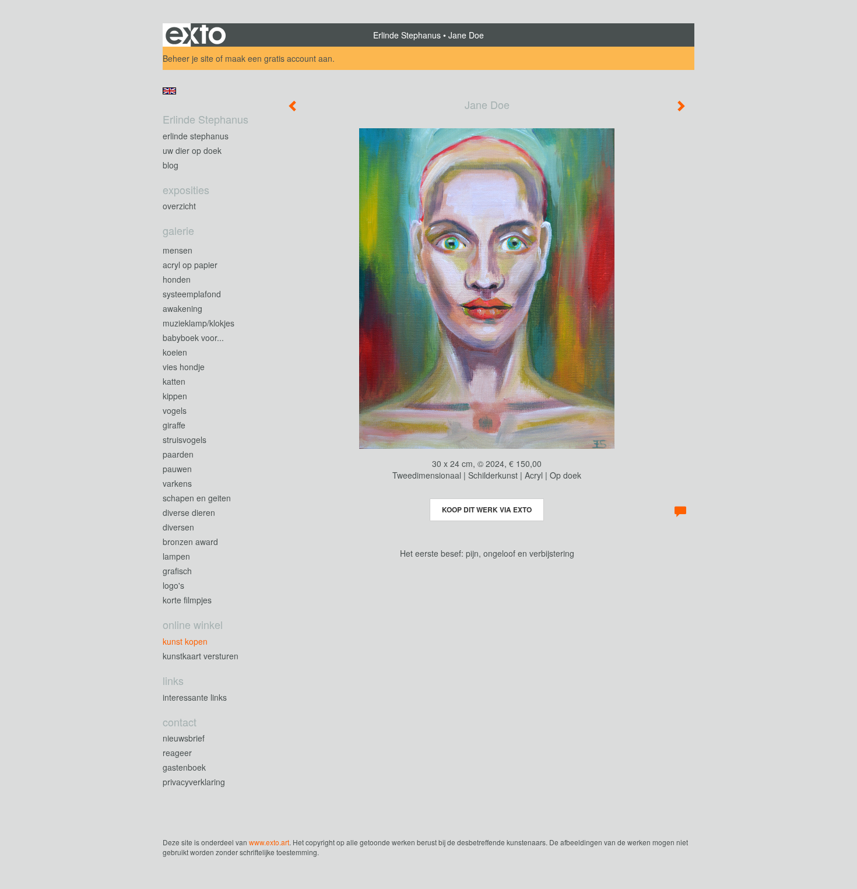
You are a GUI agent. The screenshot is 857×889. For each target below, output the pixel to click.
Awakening (182, 308)
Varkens (177, 483)
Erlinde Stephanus (407, 35)
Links (173, 680)
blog (170, 165)
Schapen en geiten (197, 498)
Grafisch (177, 571)
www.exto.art (269, 842)
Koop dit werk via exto (487, 509)
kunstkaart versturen (200, 656)
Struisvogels (184, 439)
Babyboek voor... (193, 337)
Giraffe (174, 425)
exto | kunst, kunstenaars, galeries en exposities (196, 35)
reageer (177, 752)
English (169, 90)
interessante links (195, 697)
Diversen (178, 527)
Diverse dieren (189, 512)
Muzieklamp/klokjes (198, 323)
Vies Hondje (184, 367)
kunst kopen (185, 641)
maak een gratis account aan (278, 58)
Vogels (175, 410)
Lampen (176, 556)
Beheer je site (188, 58)
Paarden (178, 454)
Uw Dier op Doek (192, 150)
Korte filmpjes (187, 600)
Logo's (173, 585)
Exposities (186, 189)
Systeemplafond (192, 294)
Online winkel (193, 624)
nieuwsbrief (184, 738)
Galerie (178, 230)
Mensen (177, 250)
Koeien (175, 352)
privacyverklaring (194, 782)
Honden (177, 279)
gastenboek (184, 767)
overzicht (179, 206)
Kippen (175, 396)
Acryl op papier (190, 264)
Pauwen (177, 469)
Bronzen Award (190, 541)
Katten (174, 381)
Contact (179, 722)
